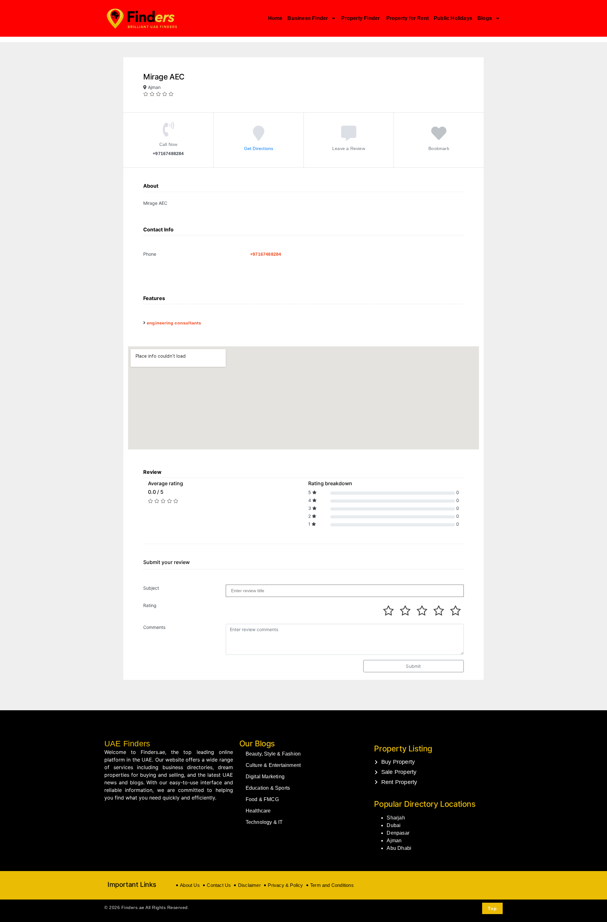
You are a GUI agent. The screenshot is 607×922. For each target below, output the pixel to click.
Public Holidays (453, 18)
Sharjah (396, 817)
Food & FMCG (262, 799)
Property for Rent (407, 18)
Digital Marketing (265, 776)
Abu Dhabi (399, 848)
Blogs (484, 18)
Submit (413, 666)
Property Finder (361, 18)
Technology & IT (264, 822)
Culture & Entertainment (273, 765)
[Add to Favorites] (438, 137)
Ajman (394, 840)
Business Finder (307, 18)
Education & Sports (268, 788)
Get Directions (258, 148)
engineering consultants (174, 322)
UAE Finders (127, 743)
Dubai (394, 825)
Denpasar (398, 833)
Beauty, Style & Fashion (273, 753)
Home (275, 18)
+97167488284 (265, 254)
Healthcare (258, 810)
